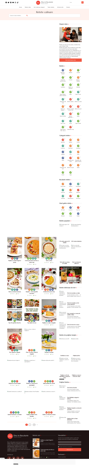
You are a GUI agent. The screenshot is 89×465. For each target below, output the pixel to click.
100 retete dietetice (76, 241)
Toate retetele (51, 7)
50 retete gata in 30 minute (65, 242)
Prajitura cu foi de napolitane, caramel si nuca (64, 376)
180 (34, 424)
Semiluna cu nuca (64, 355)
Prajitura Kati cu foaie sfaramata (72, 419)
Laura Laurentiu (62, 457)
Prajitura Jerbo (76, 355)
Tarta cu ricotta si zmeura (14, 291)
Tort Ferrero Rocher (72, 387)
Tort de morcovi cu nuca (73, 324)
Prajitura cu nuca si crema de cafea (76, 375)
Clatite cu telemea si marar (49, 414)
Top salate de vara (31, 323)
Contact (68, 7)
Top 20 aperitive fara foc (14, 323)
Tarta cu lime (49, 260)
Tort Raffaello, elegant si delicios (73, 398)
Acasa (20, 7)
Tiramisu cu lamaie (49, 352)
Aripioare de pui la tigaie (15, 383)
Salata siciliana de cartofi (49, 383)
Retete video (28, 7)
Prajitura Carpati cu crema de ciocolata (74, 408)
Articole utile (60, 7)
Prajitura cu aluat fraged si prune (46, 440)
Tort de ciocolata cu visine (73, 293)
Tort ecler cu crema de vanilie (65, 262)
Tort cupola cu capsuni (14, 352)
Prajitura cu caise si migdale (49, 323)
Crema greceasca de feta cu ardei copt (47, 450)
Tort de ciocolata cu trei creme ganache (73, 303)
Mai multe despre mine (70, 60)
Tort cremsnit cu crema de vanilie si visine (73, 314)
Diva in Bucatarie (47, 2)
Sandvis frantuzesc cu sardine (15, 414)
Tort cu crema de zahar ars (76, 262)
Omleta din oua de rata (49, 291)
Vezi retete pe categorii (39, 7)
